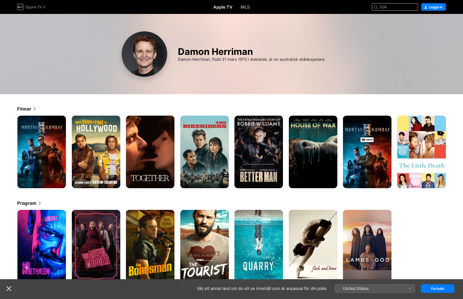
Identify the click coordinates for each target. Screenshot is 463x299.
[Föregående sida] (12, 151)
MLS (245, 7)
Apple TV (223, 7)
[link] (27, 109)
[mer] (60, 182)
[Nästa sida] (451, 151)
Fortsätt (437, 288)
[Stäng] (8, 288)
